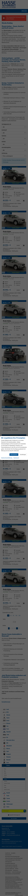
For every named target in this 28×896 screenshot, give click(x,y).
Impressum (16, 458)
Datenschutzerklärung (6, 458)
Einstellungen (23, 454)
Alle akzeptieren (13, 454)
